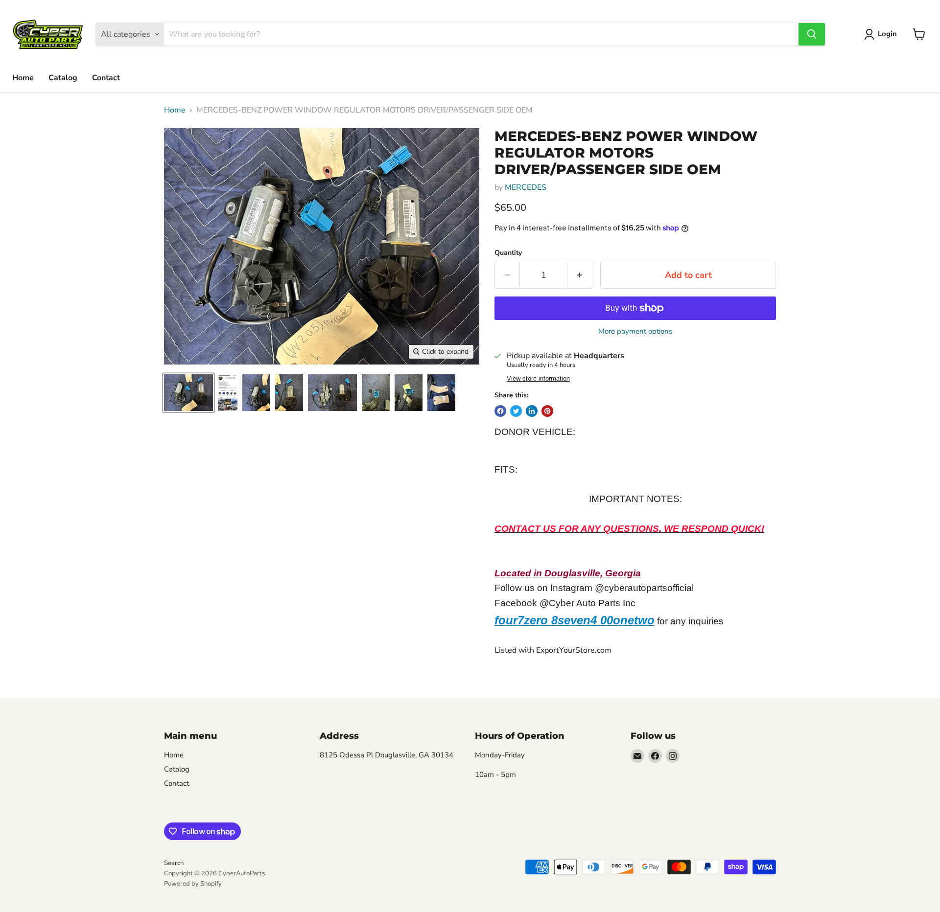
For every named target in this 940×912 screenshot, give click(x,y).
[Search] (812, 34)
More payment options (635, 331)
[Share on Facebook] (500, 411)
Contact (106, 77)
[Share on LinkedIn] (532, 411)
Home (23, 77)
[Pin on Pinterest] (547, 411)
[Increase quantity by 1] (579, 275)
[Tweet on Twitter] (516, 411)
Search (174, 863)
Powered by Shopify (193, 883)
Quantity (508, 253)
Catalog (62, 77)
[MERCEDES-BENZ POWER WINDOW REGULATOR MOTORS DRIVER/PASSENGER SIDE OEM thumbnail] (188, 392)
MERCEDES (525, 187)
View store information (538, 378)
